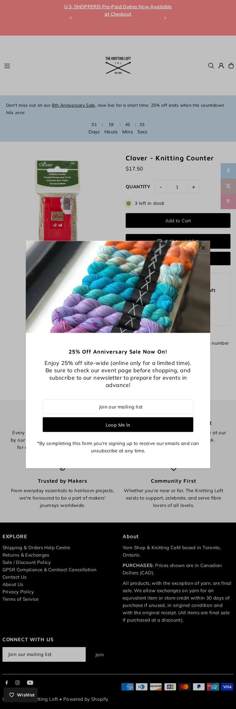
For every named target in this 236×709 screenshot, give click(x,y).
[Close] (203, 248)
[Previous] (71, 18)
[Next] (165, 18)
